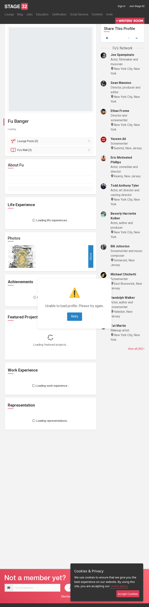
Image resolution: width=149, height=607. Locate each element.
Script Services (79, 14)
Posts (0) (27, 141)
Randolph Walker (123, 298)
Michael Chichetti (123, 274)
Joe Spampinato (122, 55)
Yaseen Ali (118, 139)
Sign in (121, 6)
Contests (97, 14)
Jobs (29, 14)
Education (42, 14)
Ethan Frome (120, 111)
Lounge (9, 14)
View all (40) (135, 348)
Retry (74, 316)
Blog (20, 14)
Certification (59, 14)
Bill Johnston (120, 246)
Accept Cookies (128, 594)
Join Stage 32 (137, 6)
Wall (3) (24, 150)
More (91, 256)
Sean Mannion (121, 83)
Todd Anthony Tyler (125, 185)
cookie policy (119, 586)
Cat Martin (118, 326)
